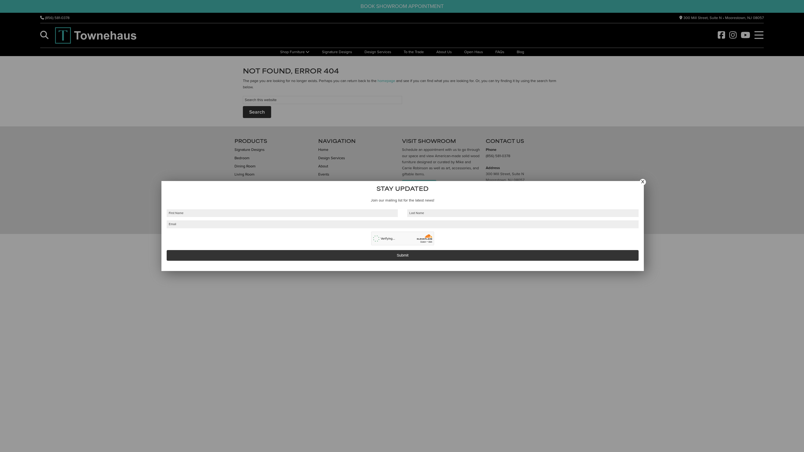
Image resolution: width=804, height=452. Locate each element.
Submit (402, 255)
